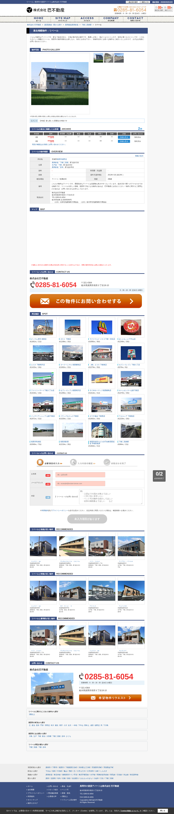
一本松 (74, 725)
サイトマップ (33, 800)
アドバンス (93, 606)
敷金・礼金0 (66, 786)
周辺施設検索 (53, 793)
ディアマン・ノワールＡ (126, 561)
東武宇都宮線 (84, 775)
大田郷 (48, 736)
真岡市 (48, 767)
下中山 (80, 725)
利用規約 (45, 510)
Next (87, 82)
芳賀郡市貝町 (97, 767)
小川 (65, 725)
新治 (33, 725)
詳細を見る (124, 137)
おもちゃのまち (86, 778)
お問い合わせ (53, 786)
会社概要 (31, 790)
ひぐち (68, 736)
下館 (60, 165)
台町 (97, 771)
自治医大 (75, 778)
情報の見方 (139, 156)
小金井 (96, 778)
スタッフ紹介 (53, 790)
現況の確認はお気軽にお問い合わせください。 (49, 144)
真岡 (47, 778)
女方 (69, 725)
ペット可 (65, 790)
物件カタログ (33, 803)
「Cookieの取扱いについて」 (129, 811)
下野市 (54, 767)
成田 (92, 725)
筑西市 (59, 159)
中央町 (59, 771)
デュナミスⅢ (123, 606)
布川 (52, 725)
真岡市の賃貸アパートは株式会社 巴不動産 (99, 786)
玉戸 (35, 736)
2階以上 (32, 714)
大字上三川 (81, 771)
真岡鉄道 (55, 162)
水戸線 (54, 165)
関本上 (86, 725)
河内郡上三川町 (84, 767)
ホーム (30, 786)
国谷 (68, 778)
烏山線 (125, 775)
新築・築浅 (66, 793)
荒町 (70, 771)
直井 (37, 725)
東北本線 (57, 775)
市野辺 (47, 725)
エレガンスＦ (123, 650)
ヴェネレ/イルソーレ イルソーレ (70, 561)
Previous (32, 82)
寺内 (59, 778)
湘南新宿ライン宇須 (69, 775)
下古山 (48, 771)
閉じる (162, 811)
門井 (42, 725)
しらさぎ (103, 771)
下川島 (105, 725)
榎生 (56, 725)
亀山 (65, 771)
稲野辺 (64, 159)
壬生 (102, 778)
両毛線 (112, 775)
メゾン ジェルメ (95, 561)
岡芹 (61, 725)
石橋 (63, 778)
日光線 (119, 775)
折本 (61, 167)
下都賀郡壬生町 (71, 767)
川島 (30, 736)
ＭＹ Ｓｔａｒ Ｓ (66, 606)
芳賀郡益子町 (108, 767)
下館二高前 (64, 162)
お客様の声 (52, 796)
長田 (54, 771)
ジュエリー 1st (36, 561)
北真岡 (53, 778)
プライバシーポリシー (60, 510)
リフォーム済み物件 (69, 800)
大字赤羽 (90, 771)
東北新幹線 (134, 775)
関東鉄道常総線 (103, 775)
